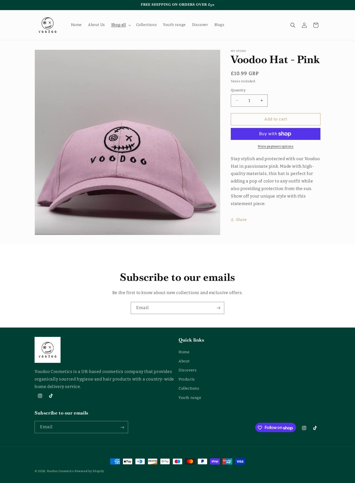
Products (187, 379)
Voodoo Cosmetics (60, 471)
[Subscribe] (218, 308)
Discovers (187, 370)
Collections (189, 388)
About (184, 361)
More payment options (275, 146)
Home (184, 352)
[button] (120, 24)
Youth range (190, 397)
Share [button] (241, 219)
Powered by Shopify (89, 471)
